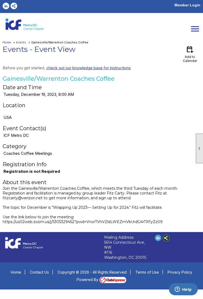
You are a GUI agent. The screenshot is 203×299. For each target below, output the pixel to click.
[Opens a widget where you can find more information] (183, 289)
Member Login (187, 5)
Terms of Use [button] (147, 272)
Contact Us (39, 272)
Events (21, 42)
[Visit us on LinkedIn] (6, 6)
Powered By (88, 279)
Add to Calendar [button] (190, 54)
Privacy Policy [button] (180, 272)
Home (7, 42)
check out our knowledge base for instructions (88, 67)
